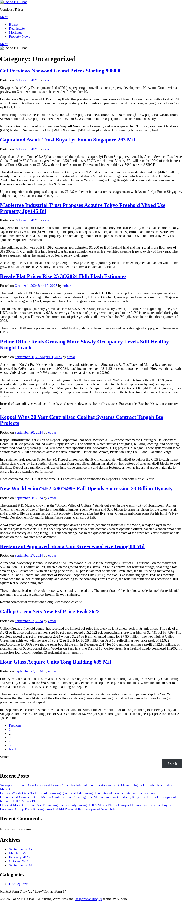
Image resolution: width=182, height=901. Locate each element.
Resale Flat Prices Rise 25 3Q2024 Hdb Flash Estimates (63, 276)
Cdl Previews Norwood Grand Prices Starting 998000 (61, 71)
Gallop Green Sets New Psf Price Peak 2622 (50, 611)
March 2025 (17, 853)
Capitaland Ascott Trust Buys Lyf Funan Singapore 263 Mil (67, 140)
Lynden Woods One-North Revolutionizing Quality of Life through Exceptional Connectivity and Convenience (78, 793)
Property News (19, 36)
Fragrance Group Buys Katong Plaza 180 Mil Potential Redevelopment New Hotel (58, 809)
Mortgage (15, 32)
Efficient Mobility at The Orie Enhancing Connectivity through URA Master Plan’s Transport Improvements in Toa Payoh (85, 805)
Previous (15, 725)
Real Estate (17, 28)
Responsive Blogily (88, 899)
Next (12, 749)
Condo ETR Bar (11, 9)
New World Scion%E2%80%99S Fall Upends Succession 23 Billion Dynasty (86, 488)
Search (5, 757)
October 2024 (18, 861)
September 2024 (20, 865)
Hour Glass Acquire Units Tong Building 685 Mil (55, 662)
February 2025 (19, 857)
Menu (4, 17)
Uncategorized (19, 884)
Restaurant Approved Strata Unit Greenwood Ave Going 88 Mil (72, 546)
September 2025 (20, 849)
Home (13, 24)
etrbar (47, 80)
